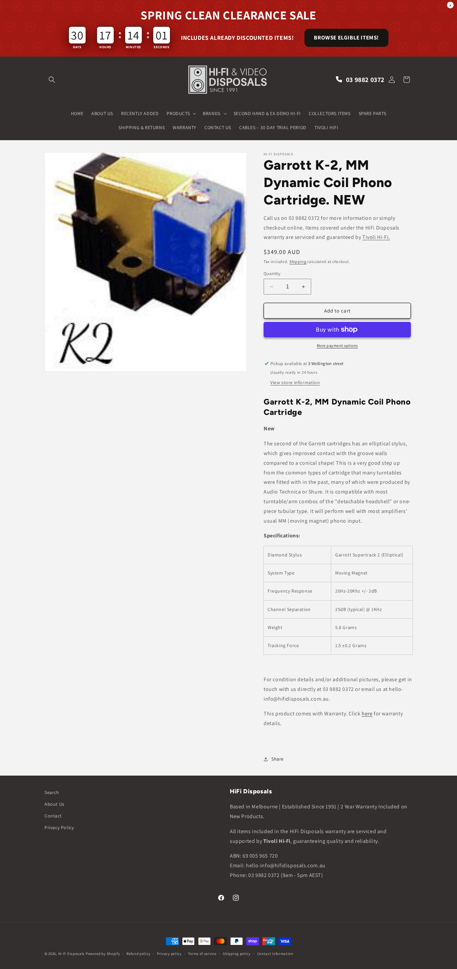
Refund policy (138, 953)
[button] (51, 79)
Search (51, 792)
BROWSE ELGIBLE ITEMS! (346, 37)
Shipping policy (237, 953)
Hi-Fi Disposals (71, 953)
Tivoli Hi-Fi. (376, 237)
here (367, 713)
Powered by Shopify (103, 953)
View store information (295, 382)
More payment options (337, 345)
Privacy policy (169, 953)
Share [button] (277, 759)
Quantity (272, 273)
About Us (54, 804)
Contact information (275, 953)
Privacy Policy (59, 827)
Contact (53, 816)
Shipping (297, 261)
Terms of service (202, 953)
